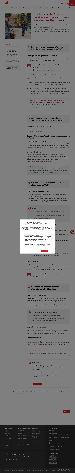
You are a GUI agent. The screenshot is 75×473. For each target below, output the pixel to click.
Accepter (44, 250)
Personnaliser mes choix (27, 250)
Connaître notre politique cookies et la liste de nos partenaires (35, 247)
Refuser (36, 250)
